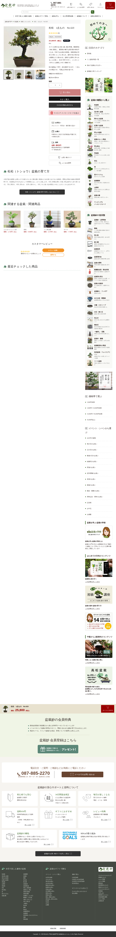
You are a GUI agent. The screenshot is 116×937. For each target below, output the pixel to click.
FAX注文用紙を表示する (65, 105)
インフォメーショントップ (104, 875)
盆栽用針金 (26, 885)
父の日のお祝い (92, 450)
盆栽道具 (25, 883)
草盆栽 (3, 881)
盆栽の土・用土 (27, 889)
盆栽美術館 (63, 928)
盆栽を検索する (96, 16)
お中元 (89, 508)
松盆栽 (3, 874)
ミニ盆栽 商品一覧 (93, 59)
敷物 (24, 878)
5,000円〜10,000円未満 (94, 408)
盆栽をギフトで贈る (41, 16)
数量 (50, 81)
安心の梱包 (74, 893)
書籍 (24, 907)
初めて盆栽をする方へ (94, 65)
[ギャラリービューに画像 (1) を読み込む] (8, 74)
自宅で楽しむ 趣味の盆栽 (23, 16)
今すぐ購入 (65, 99)
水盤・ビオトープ (27, 899)
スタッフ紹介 (101, 898)
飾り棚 (25, 881)
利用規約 (100, 891)
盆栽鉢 (25, 876)
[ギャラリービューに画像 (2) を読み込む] (19, 74)
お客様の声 (101, 900)
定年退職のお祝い (93, 473)
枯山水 (25, 909)
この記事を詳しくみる (92, 582)
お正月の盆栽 (91, 438)
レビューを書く (53, 250)
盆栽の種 (4, 895)
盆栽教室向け (26, 911)
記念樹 (89, 502)
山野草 (3, 883)
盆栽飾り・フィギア (28, 895)
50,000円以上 (91, 420)
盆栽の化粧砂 (26, 891)
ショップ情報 (101, 879)
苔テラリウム (5, 893)
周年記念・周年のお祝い (95, 497)
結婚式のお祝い (92, 461)
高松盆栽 (25, 919)
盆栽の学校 (53, 928)
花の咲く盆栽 (5, 876)
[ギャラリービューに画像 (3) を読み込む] (30, 74)
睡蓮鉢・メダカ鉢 (27, 897)
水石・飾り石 (26, 901)
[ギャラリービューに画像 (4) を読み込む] (40, 74)
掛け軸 (25, 905)
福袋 (24, 917)
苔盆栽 (3, 885)
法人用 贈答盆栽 (68, 16)
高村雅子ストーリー (103, 894)
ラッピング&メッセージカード (79, 891)
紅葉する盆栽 (5, 880)
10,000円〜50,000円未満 (94, 414)
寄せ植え (4, 889)
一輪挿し (25, 903)
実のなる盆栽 (5, 878)
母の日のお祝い (92, 444)
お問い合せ (101, 893)
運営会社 (100, 883)
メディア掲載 (101, 881)
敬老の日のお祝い (93, 455)
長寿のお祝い (91, 479)
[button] (53, 33)
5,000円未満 (91, 402)
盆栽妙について (82, 16)
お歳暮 (89, 514)
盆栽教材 (25, 913)
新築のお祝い (91, 485)
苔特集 (89, 53)
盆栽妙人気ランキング (94, 71)
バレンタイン (49, 879)
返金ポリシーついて (103, 887)
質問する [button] (53, 255)
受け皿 (25, 880)
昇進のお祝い (91, 467)
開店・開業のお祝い (93, 491)
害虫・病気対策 (27, 887)
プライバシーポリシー (103, 889)
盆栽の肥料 (26, 893)
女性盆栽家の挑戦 (102, 896)
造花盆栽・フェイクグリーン (30, 915)
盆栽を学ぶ (55, 16)
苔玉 (3, 887)
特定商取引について (103, 885)
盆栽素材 (25, 874)
